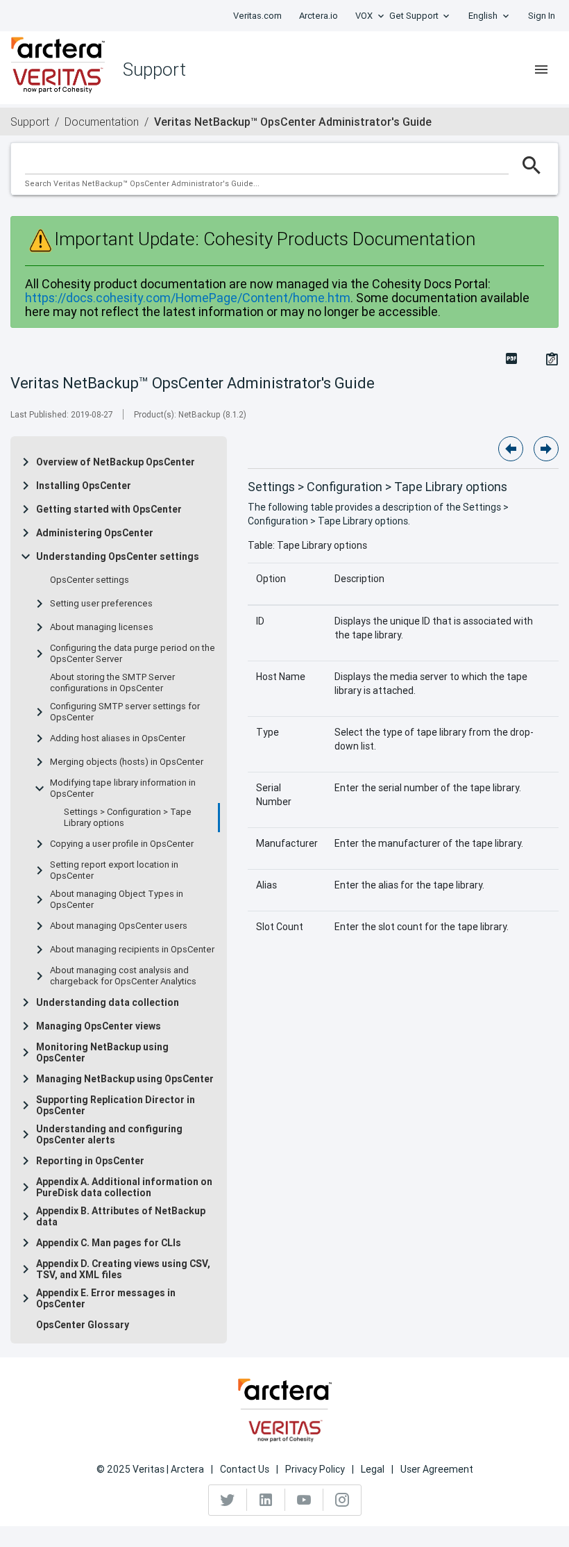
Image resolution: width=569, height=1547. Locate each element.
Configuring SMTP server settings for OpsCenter (125, 712)
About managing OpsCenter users (118, 926)
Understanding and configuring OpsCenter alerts (109, 1134)
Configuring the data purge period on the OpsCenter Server (132, 654)
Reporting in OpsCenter (90, 1160)
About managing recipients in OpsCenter (132, 949)
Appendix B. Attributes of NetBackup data (120, 1216)
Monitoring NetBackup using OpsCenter (102, 1052)
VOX (364, 16)
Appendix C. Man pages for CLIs (108, 1242)
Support (29, 122)
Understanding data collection (107, 1002)
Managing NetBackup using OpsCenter (125, 1078)
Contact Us (244, 1469)
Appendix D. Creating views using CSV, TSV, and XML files (123, 1269)
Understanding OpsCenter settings (117, 556)
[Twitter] (228, 1500)
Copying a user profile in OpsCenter (122, 844)
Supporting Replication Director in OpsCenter (115, 1105)
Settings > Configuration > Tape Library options (128, 817)
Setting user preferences (101, 603)
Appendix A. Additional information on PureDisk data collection (124, 1187)
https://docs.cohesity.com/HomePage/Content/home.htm (187, 298)
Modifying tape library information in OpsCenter (123, 788)
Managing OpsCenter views (98, 1026)
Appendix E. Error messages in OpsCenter (106, 1298)
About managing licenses (101, 627)
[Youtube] (304, 1500)
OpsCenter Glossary (82, 1324)
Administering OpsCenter (94, 532)
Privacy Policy (315, 1469)
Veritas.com (257, 16)
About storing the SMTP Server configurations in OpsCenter (112, 683)
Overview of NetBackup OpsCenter (115, 462)
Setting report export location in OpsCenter (114, 870)
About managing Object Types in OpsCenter (116, 899)
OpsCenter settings (89, 580)
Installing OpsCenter (83, 485)
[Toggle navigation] (541, 69)
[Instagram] (342, 1500)
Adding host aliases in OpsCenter (117, 738)
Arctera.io (318, 16)
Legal (372, 1469)
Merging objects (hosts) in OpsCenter (126, 762)
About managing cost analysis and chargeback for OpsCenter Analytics (123, 976)
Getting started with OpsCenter (109, 509)
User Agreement (436, 1469)
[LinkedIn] (266, 1500)
